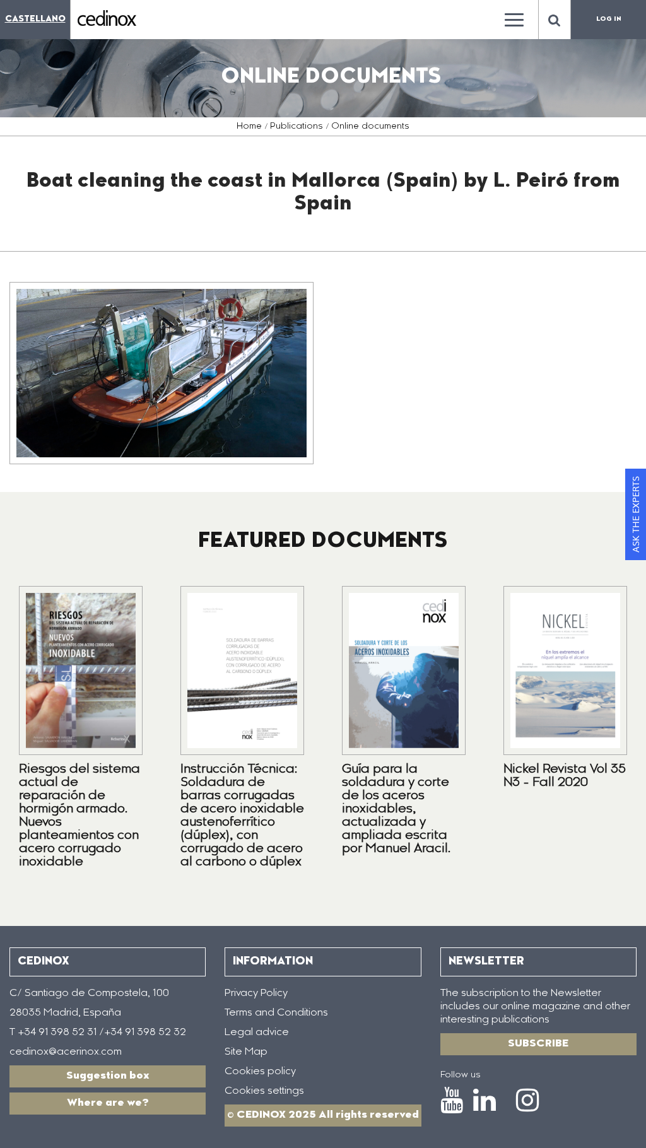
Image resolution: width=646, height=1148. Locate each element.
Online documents (370, 126)
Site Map (246, 1052)
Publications (296, 126)
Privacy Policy (256, 993)
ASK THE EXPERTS (635, 514)
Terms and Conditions (276, 1013)
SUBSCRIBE (538, 1044)
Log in (608, 19)
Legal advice (257, 1033)
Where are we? (108, 1103)
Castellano (35, 19)
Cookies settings (264, 1091)
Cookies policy (260, 1072)
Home (249, 126)
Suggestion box (108, 1076)
